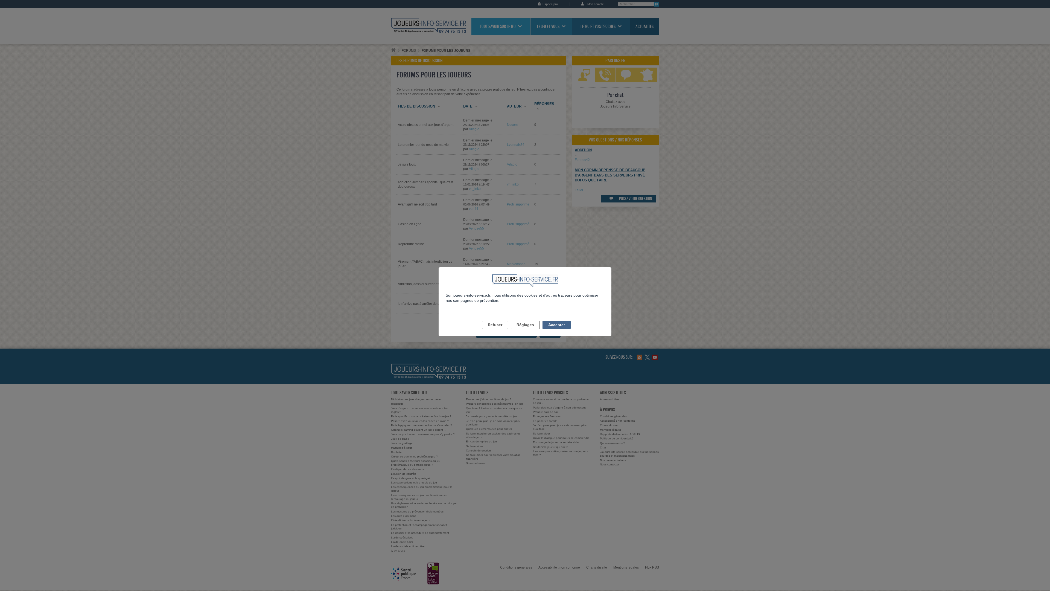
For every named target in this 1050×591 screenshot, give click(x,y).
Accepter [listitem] (556, 325)
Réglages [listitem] (525, 325)
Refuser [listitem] (495, 325)
